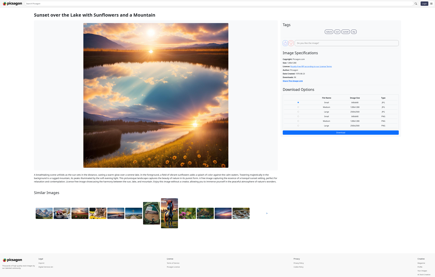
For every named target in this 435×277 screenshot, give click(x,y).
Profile (420, 267)
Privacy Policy (299, 263)
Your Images (422, 271)
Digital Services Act (46, 267)
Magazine (421, 263)
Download (340, 132)
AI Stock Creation (424, 274)
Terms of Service (173, 263)
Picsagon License (173, 267)
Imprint (41, 263)
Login (424, 3)
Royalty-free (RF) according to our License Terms (311, 66)
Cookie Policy (298, 267)
